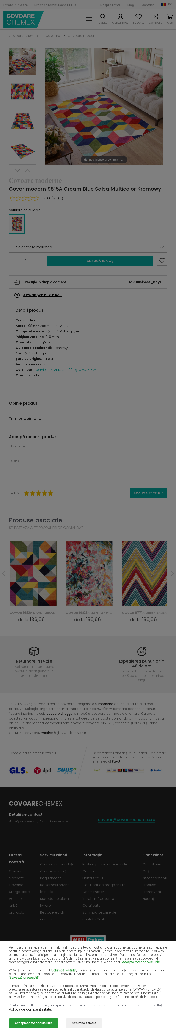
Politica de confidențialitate (30, 1009)
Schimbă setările (84, 1023)
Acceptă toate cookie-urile (33, 1023)
